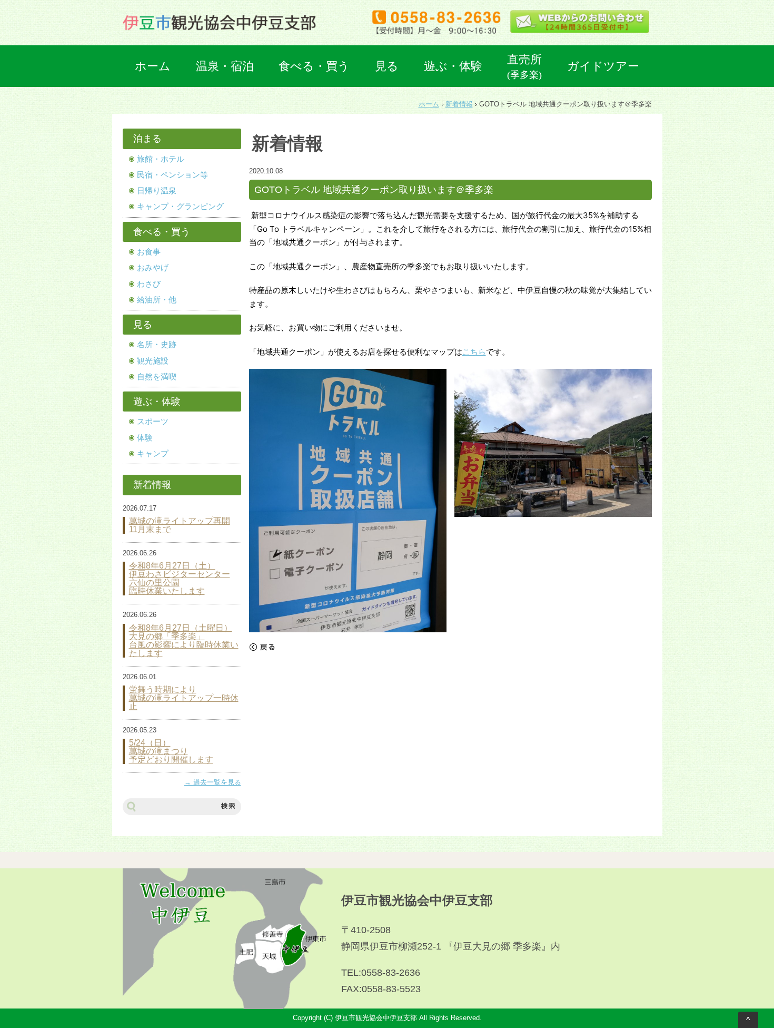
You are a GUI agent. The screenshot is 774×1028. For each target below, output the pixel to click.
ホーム (153, 66)
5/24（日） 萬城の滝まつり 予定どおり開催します (171, 751)
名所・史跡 (156, 344)
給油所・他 (156, 300)
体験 (145, 438)
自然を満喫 (156, 377)
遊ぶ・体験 (453, 66)
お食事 (149, 252)
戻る (262, 647)
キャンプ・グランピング (180, 206)
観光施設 (152, 361)
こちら (474, 352)
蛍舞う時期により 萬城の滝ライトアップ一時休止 (184, 698)
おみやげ (152, 267)
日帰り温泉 (156, 191)
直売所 (524, 66)
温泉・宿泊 (225, 66)
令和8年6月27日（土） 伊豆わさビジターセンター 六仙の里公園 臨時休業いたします (179, 578)
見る (387, 66)
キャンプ (152, 453)
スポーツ (152, 421)
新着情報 (459, 104)
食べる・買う (314, 66)
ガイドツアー (603, 66)
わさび (149, 284)
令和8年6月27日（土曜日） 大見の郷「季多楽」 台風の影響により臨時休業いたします (184, 641)
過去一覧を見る (217, 782)
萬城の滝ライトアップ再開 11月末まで (179, 525)
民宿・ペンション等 (172, 175)
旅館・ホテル (160, 159)
